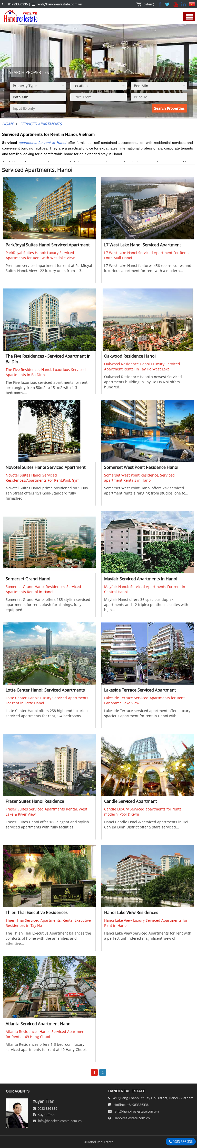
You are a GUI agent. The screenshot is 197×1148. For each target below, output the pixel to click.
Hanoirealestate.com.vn (131, 1118)
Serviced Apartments (41, 123)
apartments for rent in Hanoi (42, 143)
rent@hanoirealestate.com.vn (59, 4)
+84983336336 (17, 4)
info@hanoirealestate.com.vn (60, 1121)
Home (8, 123)
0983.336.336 (182, 1141)
